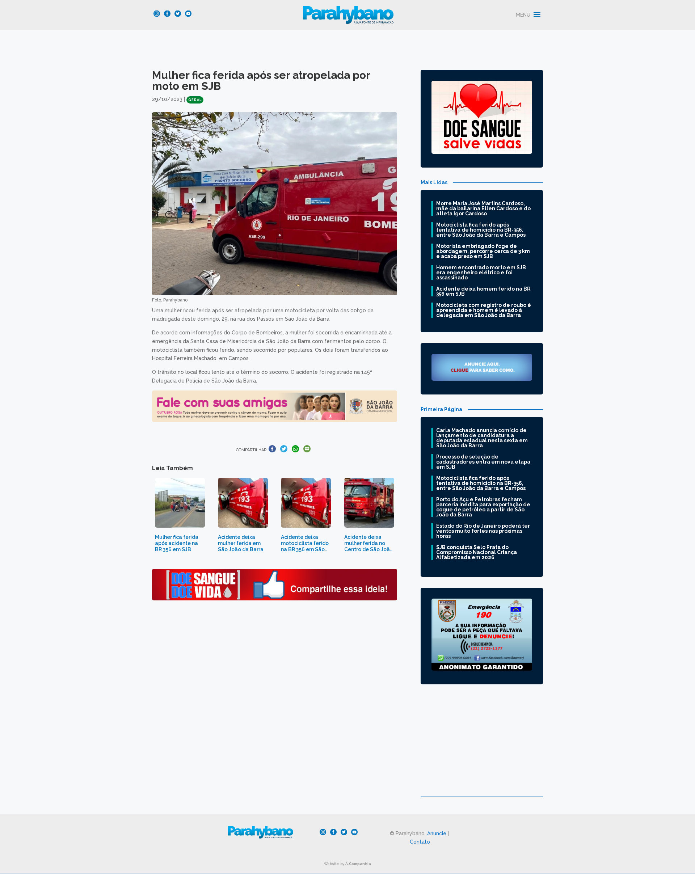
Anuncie (436, 833)
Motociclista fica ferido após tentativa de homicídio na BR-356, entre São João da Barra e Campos (481, 229)
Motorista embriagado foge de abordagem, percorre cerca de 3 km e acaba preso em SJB (483, 251)
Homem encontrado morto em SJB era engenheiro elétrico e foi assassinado (481, 272)
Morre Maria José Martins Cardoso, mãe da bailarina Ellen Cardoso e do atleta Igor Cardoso (483, 208)
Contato (420, 842)
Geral (195, 100)
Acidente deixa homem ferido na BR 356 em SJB (483, 291)
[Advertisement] (482, 746)
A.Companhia (358, 864)
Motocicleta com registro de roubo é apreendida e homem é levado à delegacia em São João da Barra (483, 310)
